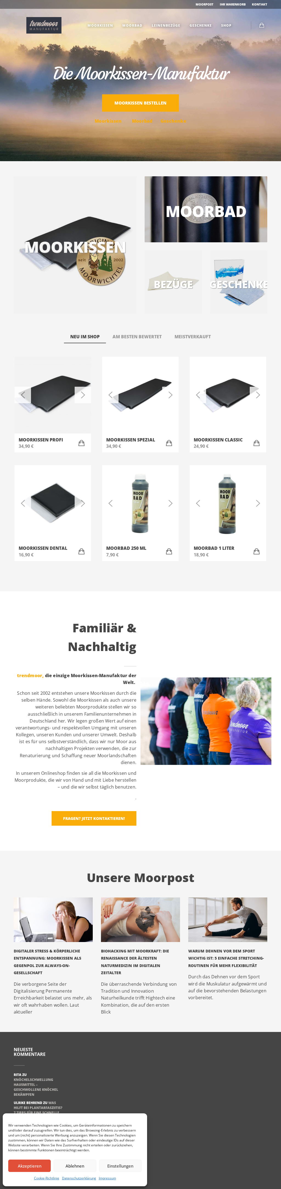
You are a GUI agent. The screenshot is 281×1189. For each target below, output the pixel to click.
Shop (226, 25)
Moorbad (131, 25)
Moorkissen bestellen (140, 103)
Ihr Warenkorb (233, 4)
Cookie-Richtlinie (46, 1178)
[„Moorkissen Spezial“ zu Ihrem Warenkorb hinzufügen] (169, 443)
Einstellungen (120, 1166)
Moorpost (204, 4)
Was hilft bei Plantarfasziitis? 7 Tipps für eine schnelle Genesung (38, 1110)
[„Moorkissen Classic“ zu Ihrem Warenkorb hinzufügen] (256, 443)
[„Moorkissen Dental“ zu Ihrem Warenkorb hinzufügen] (81, 551)
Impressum (107, 1178)
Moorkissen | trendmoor (44, 25)
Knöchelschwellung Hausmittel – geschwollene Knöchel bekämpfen (36, 1087)
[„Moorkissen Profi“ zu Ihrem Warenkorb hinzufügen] (81, 443)
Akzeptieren (29, 1166)
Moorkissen (99, 25)
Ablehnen (75, 1166)
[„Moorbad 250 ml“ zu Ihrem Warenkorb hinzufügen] (169, 551)
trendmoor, (30, 675)
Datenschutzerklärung (79, 1178)
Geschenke (200, 25)
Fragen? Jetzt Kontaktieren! (94, 818)
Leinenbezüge (165, 25)
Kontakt (259, 4)
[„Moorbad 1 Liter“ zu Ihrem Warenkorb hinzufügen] (256, 551)
